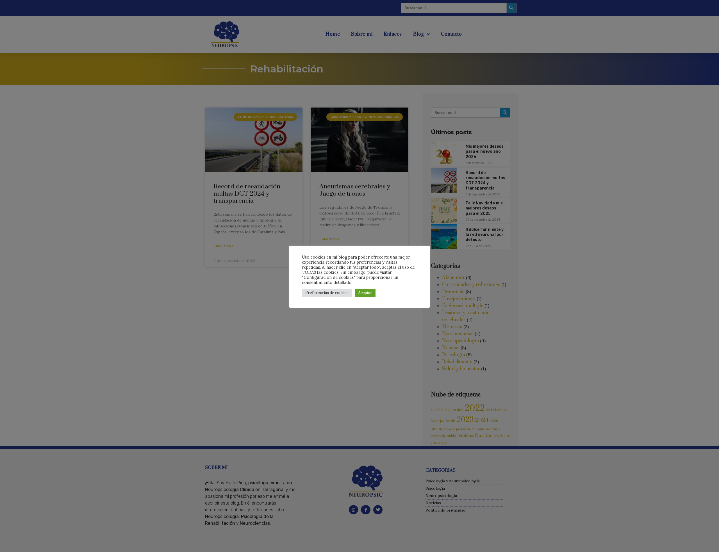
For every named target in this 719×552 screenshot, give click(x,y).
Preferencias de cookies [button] (327, 292)
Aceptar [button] (365, 292)
